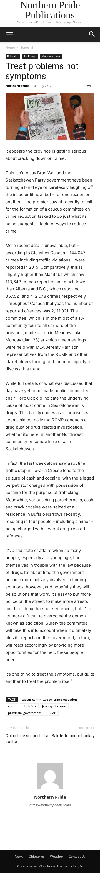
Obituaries (37, 856)
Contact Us (77, 856)
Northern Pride (17, 86)
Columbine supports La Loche (27, 738)
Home (10, 47)
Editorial (26, 47)
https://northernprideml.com (50, 805)
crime (12, 706)
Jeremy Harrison (54, 706)
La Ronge (30, 56)
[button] (9, 34)
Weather (56, 856)
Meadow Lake (51, 56)
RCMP (52, 713)
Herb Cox (29, 706)
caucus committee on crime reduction (49, 699)
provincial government (24, 713)
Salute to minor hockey (73, 735)
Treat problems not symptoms (42, 71)
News (19, 856)
